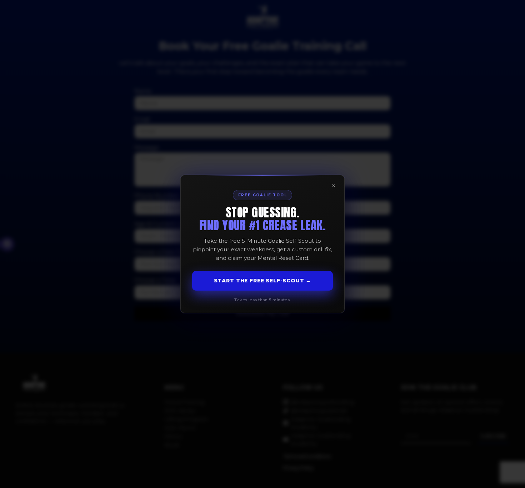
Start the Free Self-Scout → (262, 280)
